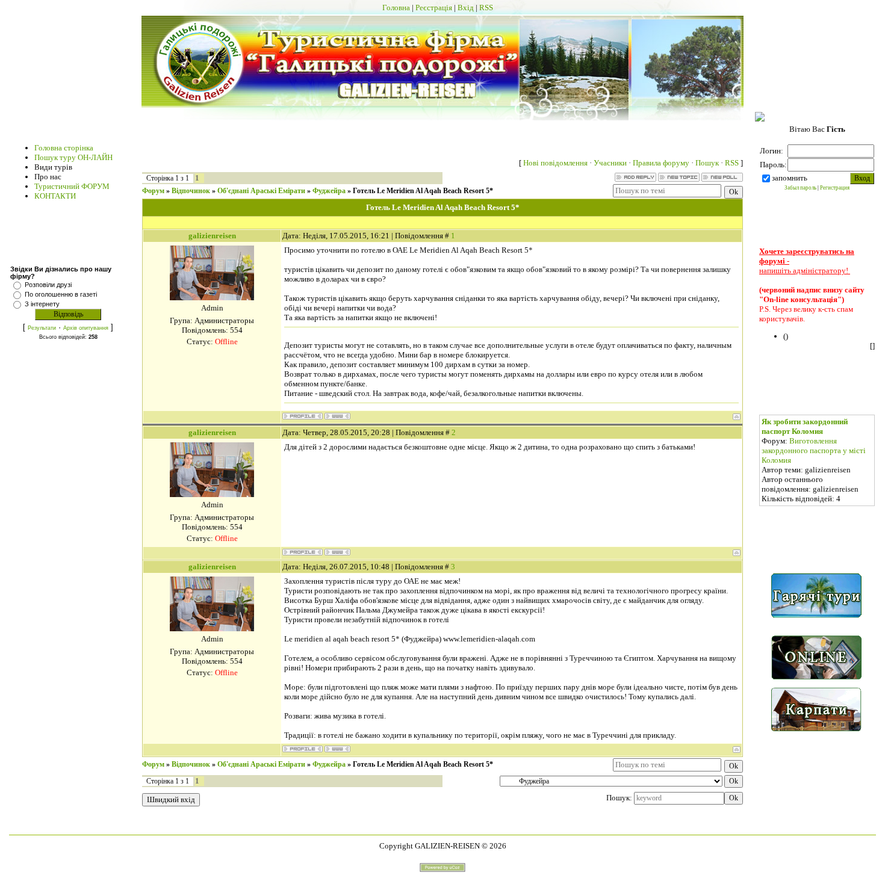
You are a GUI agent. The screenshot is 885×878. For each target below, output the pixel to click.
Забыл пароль (800, 188)
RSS (486, 7)
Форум (153, 191)
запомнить (789, 177)
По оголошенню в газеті (61, 294)
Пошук (707, 162)
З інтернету (42, 304)
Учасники (610, 162)
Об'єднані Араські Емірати (261, 191)
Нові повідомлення (555, 162)
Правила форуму (661, 162)
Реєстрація (433, 7)
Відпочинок (191, 191)
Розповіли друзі (48, 284)
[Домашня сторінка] (337, 416)
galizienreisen (212, 235)
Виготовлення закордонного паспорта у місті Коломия (814, 450)
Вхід (466, 7)
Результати (42, 328)
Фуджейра (329, 191)
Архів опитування (85, 328)
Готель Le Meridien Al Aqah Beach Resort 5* (423, 191)
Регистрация (834, 188)
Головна (396, 7)
